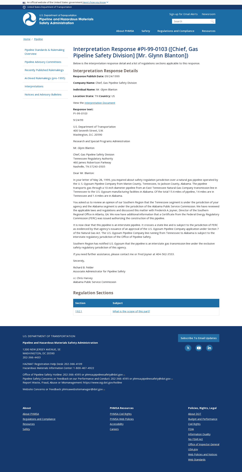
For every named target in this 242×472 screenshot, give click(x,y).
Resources (208, 31)
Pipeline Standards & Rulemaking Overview (44, 52)
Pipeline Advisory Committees (43, 62)
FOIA (191, 429)
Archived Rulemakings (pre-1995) (45, 78)
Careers (114, 429)
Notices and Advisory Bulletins (43, 94)
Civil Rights (194, 424)
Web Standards (197, 459)
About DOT (194, 414)
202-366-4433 (32, 357)
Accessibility (116, 424)
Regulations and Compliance (175, 31)
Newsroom (208, 14)
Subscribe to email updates (199, 338)
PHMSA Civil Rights (121, 414)
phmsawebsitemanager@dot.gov (82, 389)
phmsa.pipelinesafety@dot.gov (104, 374)
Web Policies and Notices (202, 454)
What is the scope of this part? (131, 311)
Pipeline (38, 39)
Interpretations (34, 86)
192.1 (78, 311)
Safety (146, 31)
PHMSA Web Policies (122, 419)
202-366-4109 (73, 364)
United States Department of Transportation (49, 6)
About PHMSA (125, 31)
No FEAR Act (195, 439)
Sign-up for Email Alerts (183, 14)
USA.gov (193, 449)
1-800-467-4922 (83, 368)
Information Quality (199, 434)
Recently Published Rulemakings (44, 70)
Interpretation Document (100, 102)
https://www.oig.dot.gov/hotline (102, 382)
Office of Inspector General (203, 444)
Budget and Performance (202, 419)
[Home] (58, 20)
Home (26, 39)
